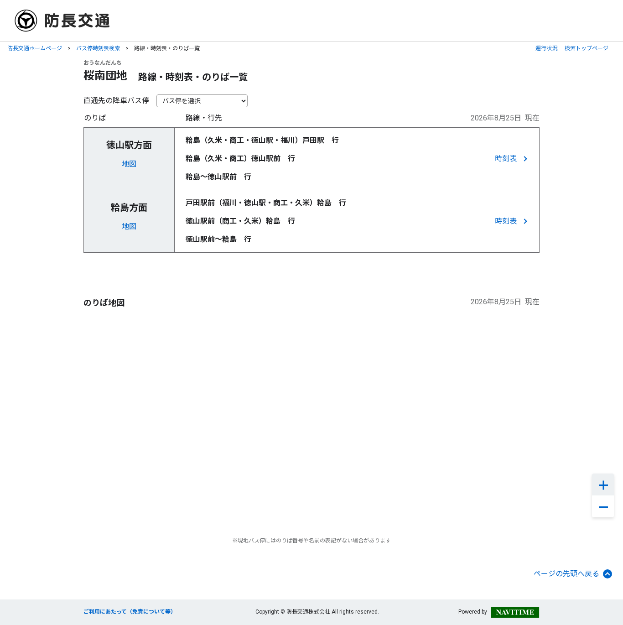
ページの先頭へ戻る (566, 573)
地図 (129, 164)
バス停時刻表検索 (98, 48)
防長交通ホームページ (34, 48)
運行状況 (546, 48)
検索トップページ (586, 48)
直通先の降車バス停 (116, 100)
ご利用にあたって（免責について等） (129, 612)
